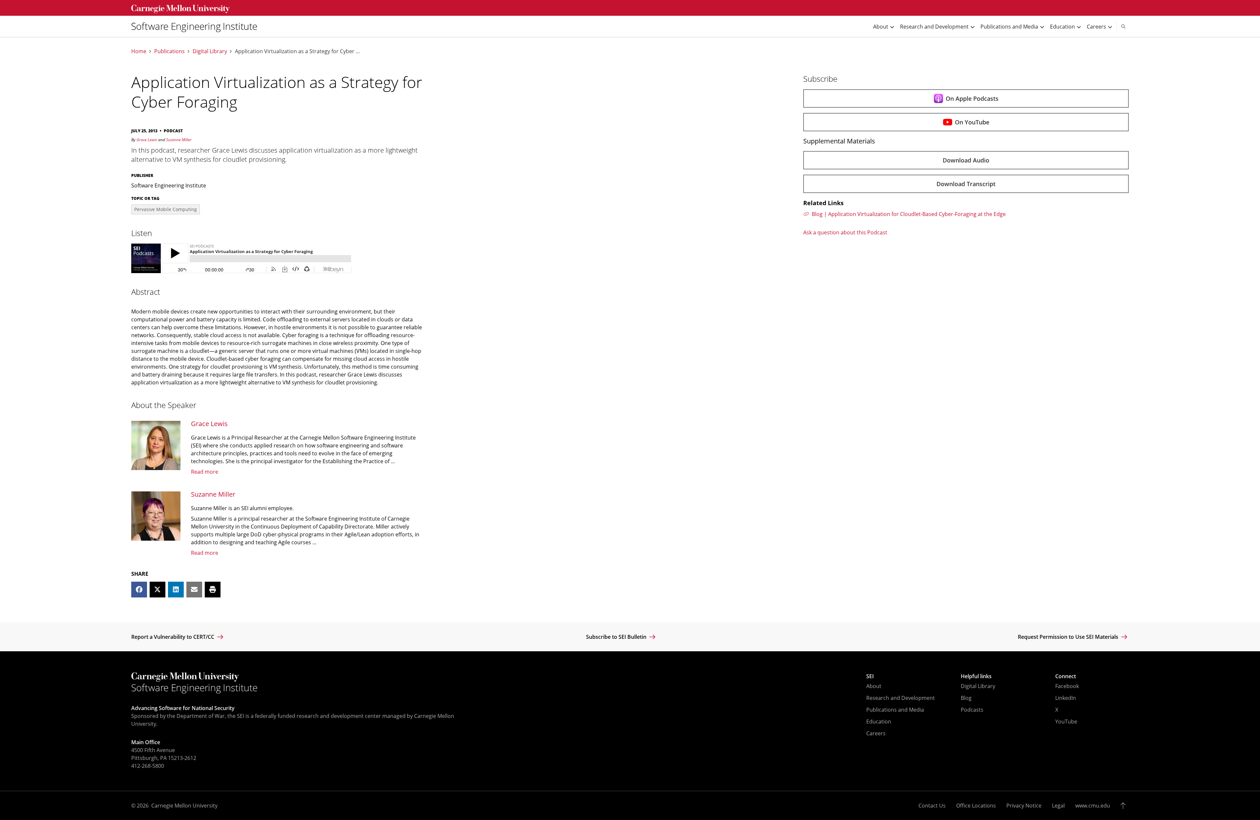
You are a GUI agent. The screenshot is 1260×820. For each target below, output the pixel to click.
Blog (966, 697)
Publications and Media (895, 709)
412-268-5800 (147, 765)
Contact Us (932, 805)
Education (878, 721)
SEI (870, 676)
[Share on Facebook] (139, 589)
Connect (1065, 676)
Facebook (1067, 686)
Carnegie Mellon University (184, 805)
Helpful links (976, 676)
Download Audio (966, 160)
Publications (169, 51)
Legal (1058, 805)
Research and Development (900, 697)
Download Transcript (966, 184)
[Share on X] (157, 589)
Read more (204, 471)
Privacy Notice (1023, 805)
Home (138, 51)
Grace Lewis (146, 139)
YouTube (1066, 721)
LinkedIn (1065, 697)
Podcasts (972, 709)
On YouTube (972, 122)
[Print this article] (212, 589)
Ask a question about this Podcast (845, 232)
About (873, 686)
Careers (876, 733)
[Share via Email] (194, 589)
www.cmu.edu (1092, 805)
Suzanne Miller (179, 139)
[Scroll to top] (1125, 805)
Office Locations (976, 805)
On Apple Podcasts (972, 98)
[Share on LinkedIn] (176, 589)
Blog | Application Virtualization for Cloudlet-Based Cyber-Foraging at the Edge (909, 214)
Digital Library (210, 51)
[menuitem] (196, 26)
